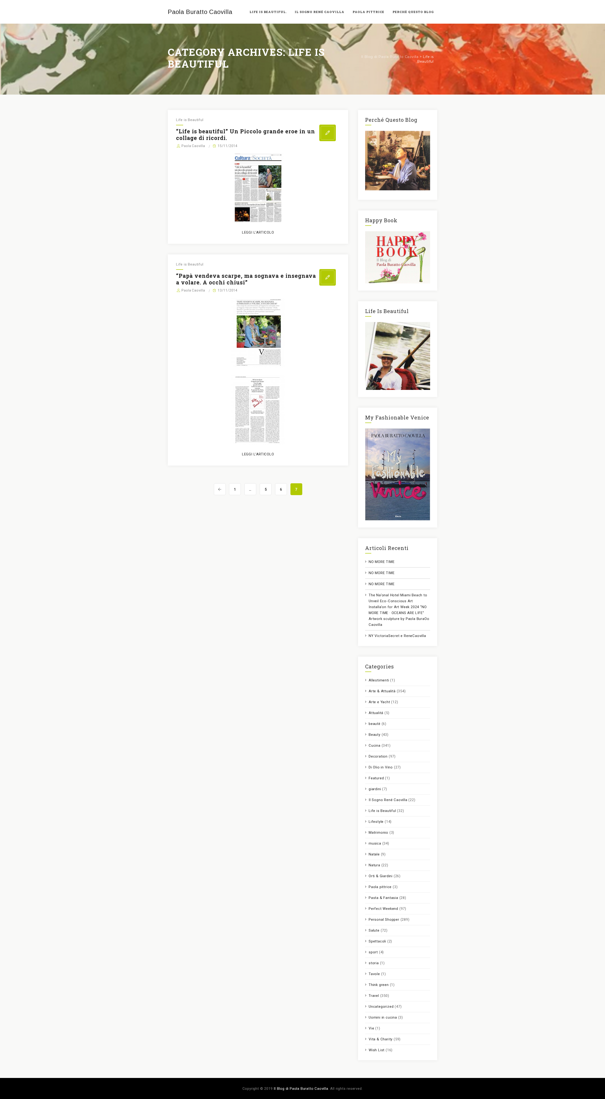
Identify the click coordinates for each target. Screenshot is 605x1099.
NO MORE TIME (382, 562)
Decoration (378, 756)
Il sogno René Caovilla (319, 12)
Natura (374, 865)
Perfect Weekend (383, 909)
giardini (375, 789)
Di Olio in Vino (381, 767)
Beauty (374, 735)
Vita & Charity (381, 1039)
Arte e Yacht (379, 702)
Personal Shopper (384, 919)
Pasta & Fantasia (383, 898)
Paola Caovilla (193, 146)
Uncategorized (381, 1006)
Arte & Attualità (382, 691)
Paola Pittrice (368, 12)
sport (373, 952)
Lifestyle (376, 822)
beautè (374, 724)
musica (375, 843)
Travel (374, 996)
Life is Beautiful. (268, 12)
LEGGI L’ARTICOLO (258, 232)
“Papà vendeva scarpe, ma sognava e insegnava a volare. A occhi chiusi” (246, 279)
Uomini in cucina (383, 1017)
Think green (379, 985)
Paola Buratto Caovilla (200, 11)
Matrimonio (378, 832)
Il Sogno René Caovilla (388, 800)
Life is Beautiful (189, 120)
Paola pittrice (380, 887)
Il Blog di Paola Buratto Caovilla (301, 1088)
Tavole (374, 974)
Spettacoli (377, 941)
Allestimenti (379, 680)
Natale (374, 854)
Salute (374, 930)
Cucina (374, 745)
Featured (376, 778)
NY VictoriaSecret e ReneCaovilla (397, 636)
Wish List (377, 1050)
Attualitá (376, 713)
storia (374, 963)
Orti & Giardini (381, 876)
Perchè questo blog (413, 12)
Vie (371, 1028)
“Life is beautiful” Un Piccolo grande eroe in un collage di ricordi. (245, 134)
